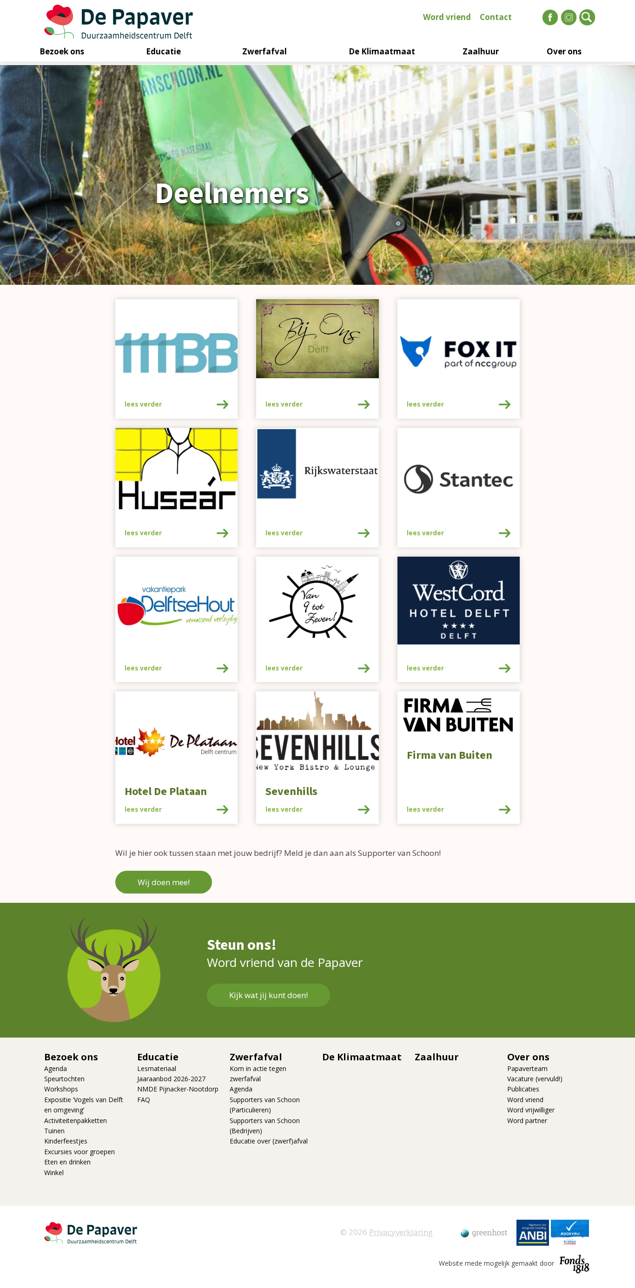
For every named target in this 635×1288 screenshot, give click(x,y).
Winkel (54, 1172)
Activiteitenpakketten (75, 1120)
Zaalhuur (481, 51)
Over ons (564, 51)
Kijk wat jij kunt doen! (268, 995)
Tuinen (54, 1130)
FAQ (143, 1099)
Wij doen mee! (164, 882)
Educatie (163, 51)
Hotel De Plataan (166, 791)
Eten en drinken (67, 1161)
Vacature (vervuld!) (534, 1078)
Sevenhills (291, 791)
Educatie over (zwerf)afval (269, 1141)
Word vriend (447, 17)
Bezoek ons (62, 51)
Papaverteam (527, 1068)
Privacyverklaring (401, 1232)
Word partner (527, 1120)
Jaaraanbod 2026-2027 (171, 1078)
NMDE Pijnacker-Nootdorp (177, 1088)
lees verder (143, 404)
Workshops (61, 1088)
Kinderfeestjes (65, 1141)
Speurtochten (64, 1078)
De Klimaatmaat (382, 51)
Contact (496, 17)
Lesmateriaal (156, 1068)
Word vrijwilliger (531, 1109)
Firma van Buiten (449, 755)
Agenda (55, 1068)
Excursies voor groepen (79, 1151)
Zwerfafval (264, 51)
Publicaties (523, 1088)
